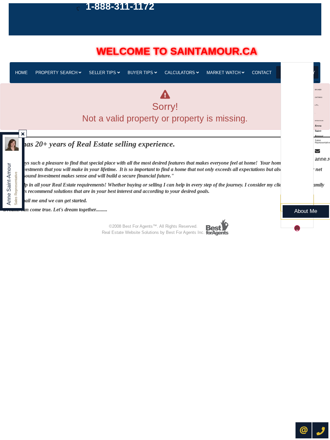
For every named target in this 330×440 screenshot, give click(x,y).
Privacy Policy (135, 219)
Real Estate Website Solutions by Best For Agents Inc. (153, 232)
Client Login (204, 219)
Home (21, 72)
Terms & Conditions (170, 219)
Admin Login (106, 219)
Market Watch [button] (224, 72)
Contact (262, 72)
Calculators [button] (180, 72)
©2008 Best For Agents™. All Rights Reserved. (153, 226)
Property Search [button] (57, 72)
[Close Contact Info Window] (22, 134)
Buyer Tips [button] (141, 72)
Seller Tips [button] (103, 72)
